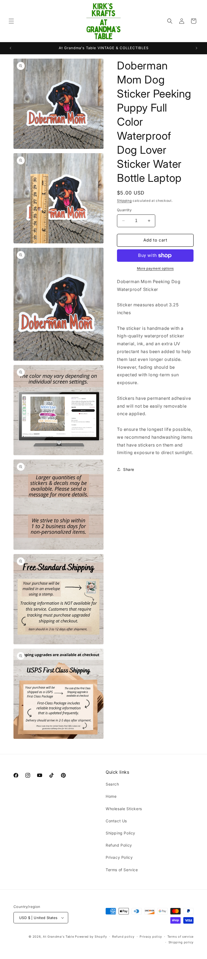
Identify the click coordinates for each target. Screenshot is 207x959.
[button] (11, 21)
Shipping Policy (120, 833)
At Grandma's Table (59, 936)
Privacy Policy (119, 857)
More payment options (155, 268)
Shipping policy (181, 942)
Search (112, 784)
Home (111, 796)
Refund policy (123, 936)
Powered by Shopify (91, 936)
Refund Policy (119, 845)
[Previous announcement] (10, 48)
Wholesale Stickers (124, 808)
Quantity (124, 210)
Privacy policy (151, 936)
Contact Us (116, 821)
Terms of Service (122, 869)
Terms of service (180, 936)
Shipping (124, 201)
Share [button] (128, 469)
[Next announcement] (196, 48)
